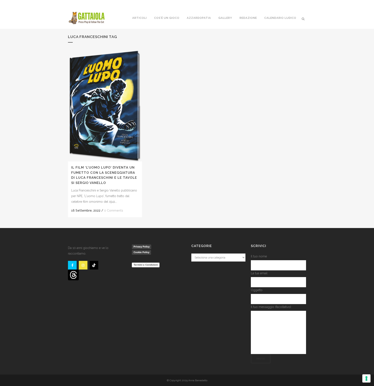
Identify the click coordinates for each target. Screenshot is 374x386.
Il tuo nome (259, 256)
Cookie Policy (141, 252)
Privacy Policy (142, 246)
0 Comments (113, 210)
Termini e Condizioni (146, 264)
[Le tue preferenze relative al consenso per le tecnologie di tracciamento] (366, 378)
